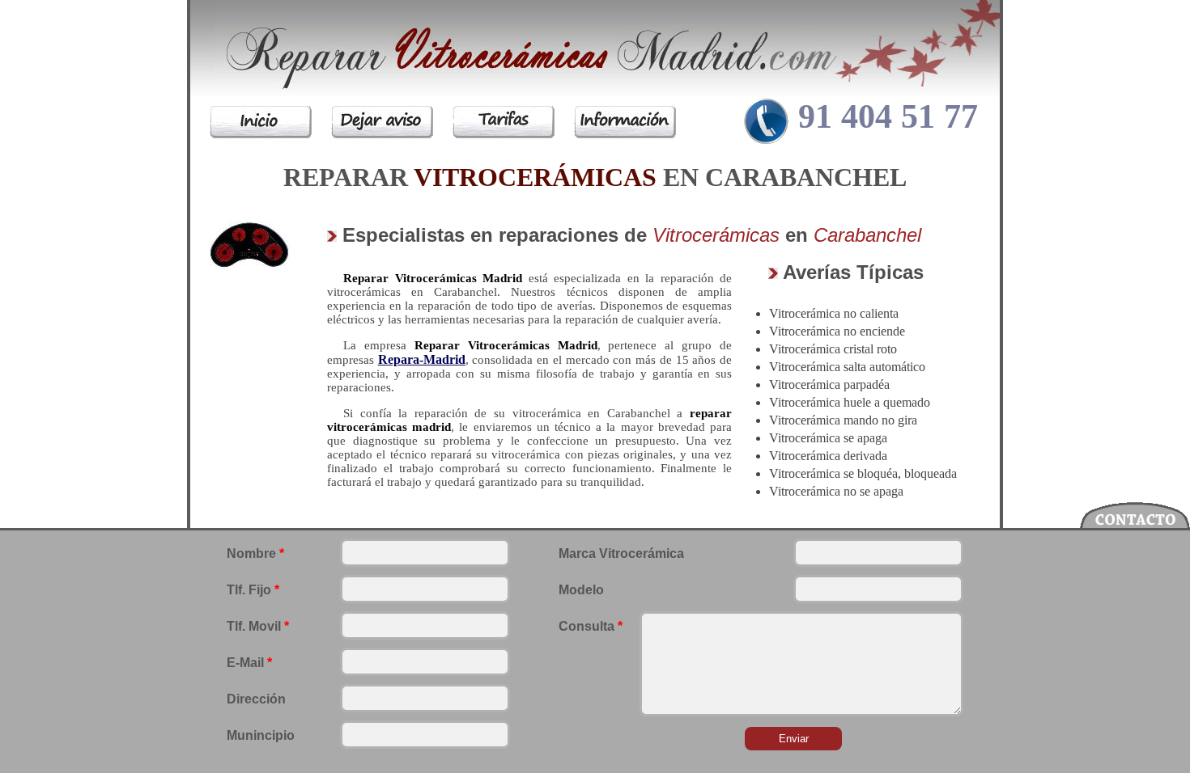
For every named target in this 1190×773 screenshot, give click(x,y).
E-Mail (249, 663)
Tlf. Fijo (253, 590)
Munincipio (261, 735)
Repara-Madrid (421, 359)
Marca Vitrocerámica (621, 553)
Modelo (581, 590)
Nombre (255, 553)
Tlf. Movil (258, 626)
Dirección (256, 699)
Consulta (591, 626)
